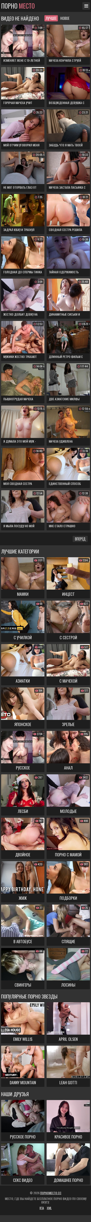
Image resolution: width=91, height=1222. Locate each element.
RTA (42, 1207)
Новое (64, 18)
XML (49, 1207)
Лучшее (51, 18)
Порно (18, 6)
